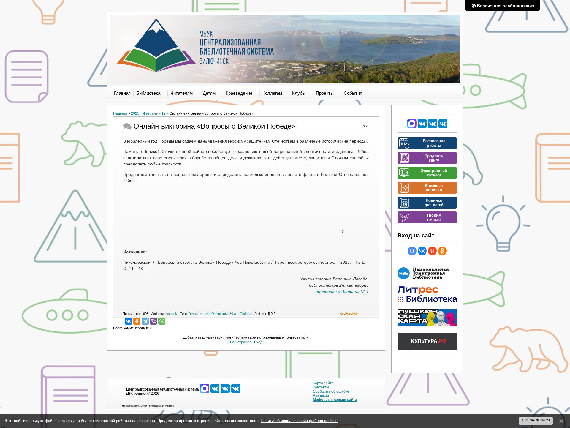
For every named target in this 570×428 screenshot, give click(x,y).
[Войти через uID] (412, 251)
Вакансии (321, 396)
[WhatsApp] (161, 321)
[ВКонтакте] (128, 321)
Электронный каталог (434, 172)
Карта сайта (323, 383)
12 (164, 113)
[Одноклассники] (136, 321)
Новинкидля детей (434, 202)
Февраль (150, 113)
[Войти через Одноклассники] (442, 251)
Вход (258, 342)
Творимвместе (434, 217)
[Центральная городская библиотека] (422, 127)
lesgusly (172, 313)
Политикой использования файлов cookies (299, 420)
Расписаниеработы (434, 143)
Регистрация (240, 342)
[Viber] (153, 321)
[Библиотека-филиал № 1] (432, 127)
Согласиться (536, 420)
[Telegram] (145, 321)
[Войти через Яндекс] (432, 251)
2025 (135, 113)
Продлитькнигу (434, 158)
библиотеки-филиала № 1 (342, 291)
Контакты (321, 387)
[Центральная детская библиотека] (443, 127)
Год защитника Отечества (208, 313)
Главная (120, 113)
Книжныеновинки (434, 187)
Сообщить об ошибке (331, 391)
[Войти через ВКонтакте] (422, 251)
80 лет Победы (240, 313)
